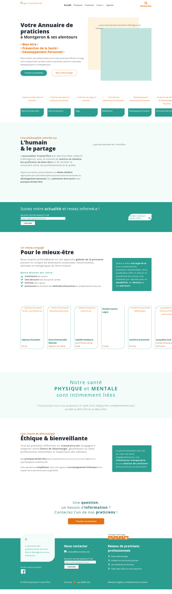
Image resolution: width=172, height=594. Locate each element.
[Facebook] (121, 538)
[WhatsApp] (115, 538)
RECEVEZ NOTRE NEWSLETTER (35, 215)
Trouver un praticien (33, 73)
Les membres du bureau (122, 564)
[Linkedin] (110, 538)
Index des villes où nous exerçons (126, 568)
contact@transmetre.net (78, 551)
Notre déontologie (64, 73)
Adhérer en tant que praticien (124, 560)
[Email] (126, 538)
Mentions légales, (127, 582)
